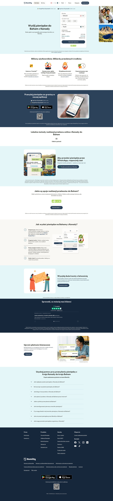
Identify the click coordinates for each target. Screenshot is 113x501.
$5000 (74, 21)
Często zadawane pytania (80, 435)
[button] (52, 3)
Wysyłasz (64, 13)
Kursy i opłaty (60, 435)
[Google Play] (33, 107)
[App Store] (46, 107)
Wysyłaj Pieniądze (45, 435)
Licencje (81, 466)
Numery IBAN (60, 447)
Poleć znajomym (61, 453)
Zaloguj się (43, 444)
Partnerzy (59, 444)
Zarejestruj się (44, 447)
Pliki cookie (34, 470)
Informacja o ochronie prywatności (64, 463)
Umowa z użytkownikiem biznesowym (45, 463)
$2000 (69, 21)
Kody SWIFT (60, 438)
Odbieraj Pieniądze (45, 438)
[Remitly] (28, 3)
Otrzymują (64, 24)
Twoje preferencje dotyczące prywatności (34, 466)
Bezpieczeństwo (73, 466)
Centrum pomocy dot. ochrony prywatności (56, 466)
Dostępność (27, 470)
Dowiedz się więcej (33, 76)
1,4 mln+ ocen (47, 9)
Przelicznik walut (61, 450)
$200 (64, 21)
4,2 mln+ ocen (67, 9)
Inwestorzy (26, 438)
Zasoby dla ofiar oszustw (63, 441)
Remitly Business (44, 441)
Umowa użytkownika (29, 463)
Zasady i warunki (58, 52)
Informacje (26, 435)
